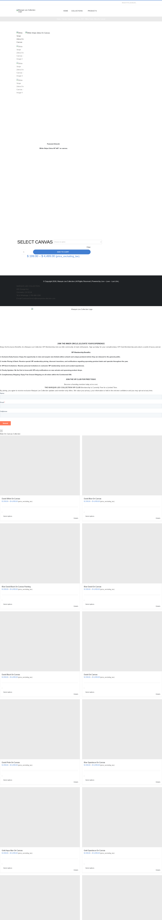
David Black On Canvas (11, 675)
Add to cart (63, 252)
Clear (89, 247)
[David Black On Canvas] (40, 641)
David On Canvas (90, 675)
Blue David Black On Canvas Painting (16, 587)
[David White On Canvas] (40, 465)
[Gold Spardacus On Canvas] (122, 817)
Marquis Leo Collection (66, 281)
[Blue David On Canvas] (122, 553)
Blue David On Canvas (92, 587)
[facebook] (17, 3)
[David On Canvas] (122, 641)
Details (76, 518)
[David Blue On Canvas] (122, 465)
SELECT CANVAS (35, 242)
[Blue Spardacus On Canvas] (122, 729)
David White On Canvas (11, 499)
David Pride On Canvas (11, 762)
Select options (7, 516)
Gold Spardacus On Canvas (94, 850)
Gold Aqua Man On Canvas (12, 850)
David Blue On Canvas (92, 499)
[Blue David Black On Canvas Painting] (40, 553)
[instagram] (20, 3)
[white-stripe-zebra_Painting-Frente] (58, 32)
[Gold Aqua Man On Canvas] (40, 817)
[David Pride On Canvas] (40, 729)
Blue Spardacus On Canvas (94, 762)
